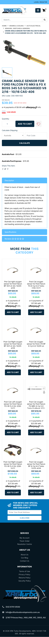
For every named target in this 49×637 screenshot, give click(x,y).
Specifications (10, 232)
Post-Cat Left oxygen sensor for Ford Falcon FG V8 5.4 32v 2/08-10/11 (13, 405)
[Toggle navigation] (38, 10)
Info (39, 107)
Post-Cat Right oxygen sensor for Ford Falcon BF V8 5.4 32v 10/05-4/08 (13, 345)
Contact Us (24, 561)
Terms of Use (24, 571)
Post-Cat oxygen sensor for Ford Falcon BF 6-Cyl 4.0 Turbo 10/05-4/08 (36, 465)
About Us (24, 554)
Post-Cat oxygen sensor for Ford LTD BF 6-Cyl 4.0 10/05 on (36, 344)
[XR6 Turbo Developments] (14, 10)
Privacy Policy (24, 574)
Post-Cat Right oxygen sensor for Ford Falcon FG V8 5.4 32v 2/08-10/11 (13, 465)
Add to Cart (25, 124)
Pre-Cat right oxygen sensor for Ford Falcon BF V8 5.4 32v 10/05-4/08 (13, 285)
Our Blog (24, 558)
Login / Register (40, 2)
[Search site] (44, 20)
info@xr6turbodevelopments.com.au (23, 612)
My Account (24, 538)
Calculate (24, 143)
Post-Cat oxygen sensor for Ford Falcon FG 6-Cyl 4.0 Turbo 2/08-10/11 (36, 285)
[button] (38, 124)
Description (9, 180)
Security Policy (24, 581)
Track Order (25, 541)
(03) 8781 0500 (13, 607)
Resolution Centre (24, 544)
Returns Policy (24, 578)
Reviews (8, 239)
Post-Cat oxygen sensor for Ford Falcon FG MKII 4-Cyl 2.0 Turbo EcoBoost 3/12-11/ (36, 406)
